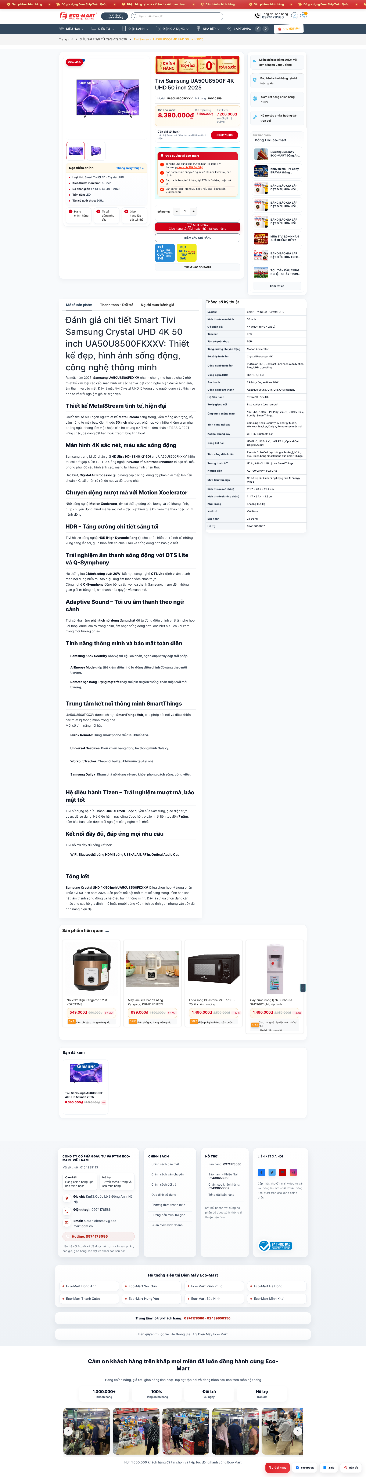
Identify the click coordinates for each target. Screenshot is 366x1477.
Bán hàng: (224, 1164)
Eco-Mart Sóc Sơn (143, 1286)
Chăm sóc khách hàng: (224, 1186)
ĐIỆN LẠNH (136, 28)
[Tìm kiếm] (135, 16)
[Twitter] (272, 1172)
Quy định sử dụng (163, 1194)
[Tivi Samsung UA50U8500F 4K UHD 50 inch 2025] (85, 1075)
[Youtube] (282, 1172)
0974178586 (273, 17)
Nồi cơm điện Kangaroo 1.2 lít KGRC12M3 (87, 1002)
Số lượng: (163, 211)
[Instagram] (293, 1172)
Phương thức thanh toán (168, 1205)
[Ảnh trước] (68, 1431)
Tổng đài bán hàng (221, 1194)
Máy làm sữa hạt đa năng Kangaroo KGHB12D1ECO (145, 1002)
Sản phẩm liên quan (83, 930)
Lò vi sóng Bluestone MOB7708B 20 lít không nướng (211, 1002)
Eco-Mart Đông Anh (81, 1286)
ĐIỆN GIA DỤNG (174, 28)
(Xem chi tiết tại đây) (190, 167)
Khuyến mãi (291, 28)
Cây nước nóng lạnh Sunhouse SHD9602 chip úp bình (271, 1002)
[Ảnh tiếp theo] (297, 1431)
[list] (183, 1431)
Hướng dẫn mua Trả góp (168, 1215)
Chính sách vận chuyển (167, 1174)
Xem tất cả (277, 286)
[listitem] (86, 1431)
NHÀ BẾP (209, 28)
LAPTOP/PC (242, 28)
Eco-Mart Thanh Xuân (83, 1299)
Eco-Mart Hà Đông (268, 1286)
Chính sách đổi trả (163, 1184)
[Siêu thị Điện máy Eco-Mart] (78, 16)
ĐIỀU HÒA (73, 28)
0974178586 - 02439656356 (207, 1318)
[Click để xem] (106, 99)
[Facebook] (261, 1172)
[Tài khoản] (294, 15)
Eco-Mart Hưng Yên (144, 1299)
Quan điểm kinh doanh (167, 1225)
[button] (130, 168)
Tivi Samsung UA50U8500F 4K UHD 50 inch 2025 (84, 1095)
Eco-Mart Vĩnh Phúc (206, 1286)
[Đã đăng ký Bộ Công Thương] (275, 1245)
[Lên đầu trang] (357, 1439)
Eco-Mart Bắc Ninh (205, 1299)
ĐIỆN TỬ (104, 28)
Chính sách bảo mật (165, 1164)
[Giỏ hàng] (303, 15)
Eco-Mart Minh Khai (269, 1299)
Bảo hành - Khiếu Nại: (223, 1176)
